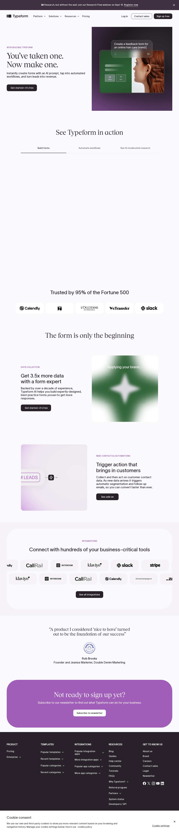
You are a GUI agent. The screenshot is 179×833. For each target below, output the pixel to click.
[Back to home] (17, 16)
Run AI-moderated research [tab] (135, 148)
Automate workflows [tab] (89, 148)
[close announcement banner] (174, 5)
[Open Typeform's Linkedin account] (162, 783)
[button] (40, 16)
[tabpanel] (89, 213)
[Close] (174, 822)
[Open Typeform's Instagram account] (153, 783)
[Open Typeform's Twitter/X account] (149, 783)
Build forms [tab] (44, 148)
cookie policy (85, 827)
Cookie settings (160, 825)
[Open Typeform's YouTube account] (158, 783)
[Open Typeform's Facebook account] (144, 783)
